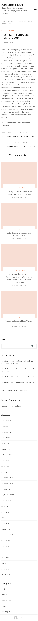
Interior (4, 595)
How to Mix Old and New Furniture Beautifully (18, 377)
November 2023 (7, 432)
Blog (3, 589)
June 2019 (5, 512)
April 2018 (5, 569)
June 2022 (5, 472)
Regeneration (6, 600)
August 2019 (6, 500)
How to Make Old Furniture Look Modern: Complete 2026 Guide (17, 362)
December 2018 (7, 535)
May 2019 (4, 518)
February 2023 (6, 455)
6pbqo (21, 618)
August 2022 (6, 460)
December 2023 (7, 426)
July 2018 (5, 552)
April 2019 (5, 523)
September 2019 (7, 495)
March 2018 (5, 575)
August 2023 (6, 438)
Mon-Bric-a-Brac (12, 4)
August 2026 (6, 421)
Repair (3, 606)
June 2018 (5, 558)
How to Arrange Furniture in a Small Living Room (17, 383)
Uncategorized (7, 30)
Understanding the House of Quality (14, 390)
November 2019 (7, 483)
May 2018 (4, 563)
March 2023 (5, 449)
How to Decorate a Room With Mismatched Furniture (17, 370)
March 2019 (5, 529)
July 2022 (5, 466)
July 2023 (5, 443)
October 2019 (6, 489)
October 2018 (6, 540)
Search (4, 339)
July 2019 (5, 506)
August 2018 (6, 546)
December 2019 (7, 478)
